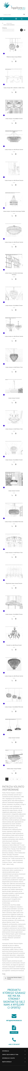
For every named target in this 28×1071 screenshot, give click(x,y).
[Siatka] (21, 30)
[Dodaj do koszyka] (12, 61)
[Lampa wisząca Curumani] (14, 386)
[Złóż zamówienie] (22, 18)
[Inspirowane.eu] (14, 6)
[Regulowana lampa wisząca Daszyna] (14, 571)
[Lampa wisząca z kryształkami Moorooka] (14, 509)
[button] (14, 978)
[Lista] (24, 30)
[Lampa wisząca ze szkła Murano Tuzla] (14, 355)
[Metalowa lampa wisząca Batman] (14, 45)
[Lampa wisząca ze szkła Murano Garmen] (14, 137)
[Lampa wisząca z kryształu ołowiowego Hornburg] (14, 261)
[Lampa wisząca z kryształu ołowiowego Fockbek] (14, 199)
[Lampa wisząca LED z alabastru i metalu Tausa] (14, 75)
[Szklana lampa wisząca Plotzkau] (14, 756)
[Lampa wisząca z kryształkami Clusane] (14, 106)
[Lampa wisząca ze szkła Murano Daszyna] (14, 168)
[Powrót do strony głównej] (2, 23)
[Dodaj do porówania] (15, 61)
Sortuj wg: (4, 28)
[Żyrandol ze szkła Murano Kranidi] (14, 633)
